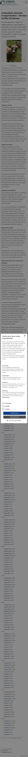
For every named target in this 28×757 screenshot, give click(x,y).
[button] (14, 420)
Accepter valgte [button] (14, 417)
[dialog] (14, 378)
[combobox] (24, 335)
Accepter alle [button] (14, 413)
